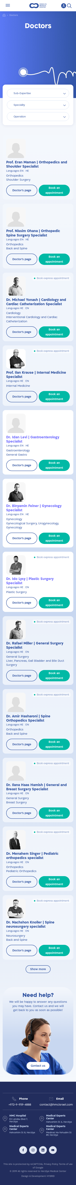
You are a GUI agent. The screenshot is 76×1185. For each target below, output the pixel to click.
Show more (38, 969)
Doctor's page (21, 190)
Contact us (38, 1066)
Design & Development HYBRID (38, 1176)
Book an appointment (54, 190)
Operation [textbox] (20, 116)
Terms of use (66, 1164)
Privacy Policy (51, 1164)
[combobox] (38, 93)
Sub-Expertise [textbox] (22, 93)
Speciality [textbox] (19, 105)
